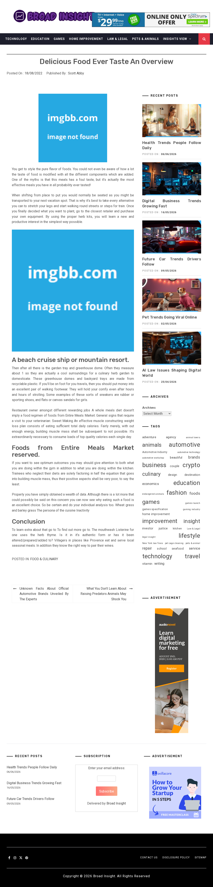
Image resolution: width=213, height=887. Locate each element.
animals (152, 445)
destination (192, 474)
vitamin (147, 563)
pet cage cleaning (174, 543)
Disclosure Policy (176, 857)
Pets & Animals (145, 39)
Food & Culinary (44, 559)
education (186, 482)
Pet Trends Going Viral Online (169, 317)
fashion (177, 492)
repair (147, 548)
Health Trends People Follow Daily (32, 767)
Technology (16, 39)
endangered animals (153, 494)
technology (157, 556)
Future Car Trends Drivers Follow (30, 799)
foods (194, 493)
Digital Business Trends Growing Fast (34, 783)
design (172, 474)
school (162, 548)
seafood (178, 548)
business (154, 465)
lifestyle (189, 535)
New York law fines (152, 543)
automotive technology (188, 452)
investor (148, 528)
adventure (149, 437)
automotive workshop (153, 457)
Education (40, 39)
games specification (155, 509)
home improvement (156, 514)
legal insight (148, 537)
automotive (184, 444)
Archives (149, 408)
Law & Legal (117, 39)
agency (171, 437)
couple (175, 466)
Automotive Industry (154, 452)
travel (192, 556)
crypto (191, 465)
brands (194, 457)
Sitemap (200, 857)
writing (159, 564)
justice (163, 528)
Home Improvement (86, 39)
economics (150, 484)
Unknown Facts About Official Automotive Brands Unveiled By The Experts (44, 594)
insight (191, 521)
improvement (160, 521)
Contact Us (148, 857)
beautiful (176, 457)
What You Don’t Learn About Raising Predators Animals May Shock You (103, 594)
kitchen (177, 528)
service (194, 548)
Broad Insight (116, 803)
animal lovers (193, 437)
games (151, 501)
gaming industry (191, 509)
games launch (192, 503)
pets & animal (193, 543)
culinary (151, 474)
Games (59, 39)
